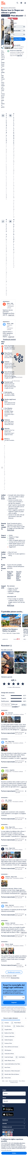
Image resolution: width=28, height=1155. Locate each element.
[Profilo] (25, 3)
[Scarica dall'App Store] (8, 1115)
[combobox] (16, 706)
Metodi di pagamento (8, 1130)
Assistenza (5, 1120)
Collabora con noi (7, 1127)
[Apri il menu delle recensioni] (25, 714)
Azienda (4, 1123)
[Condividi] (25, 15)
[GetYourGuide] (3, 3)
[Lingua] (21, 3)
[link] (11, 627)
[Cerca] (17, 3)
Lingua (4, 1090)
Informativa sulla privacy (20, 1011)
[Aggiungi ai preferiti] (19, 615)
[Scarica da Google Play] (8, 1109)
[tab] (10, 1018)
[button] (2, 33)
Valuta (4, 1097)
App (3, 1106)
